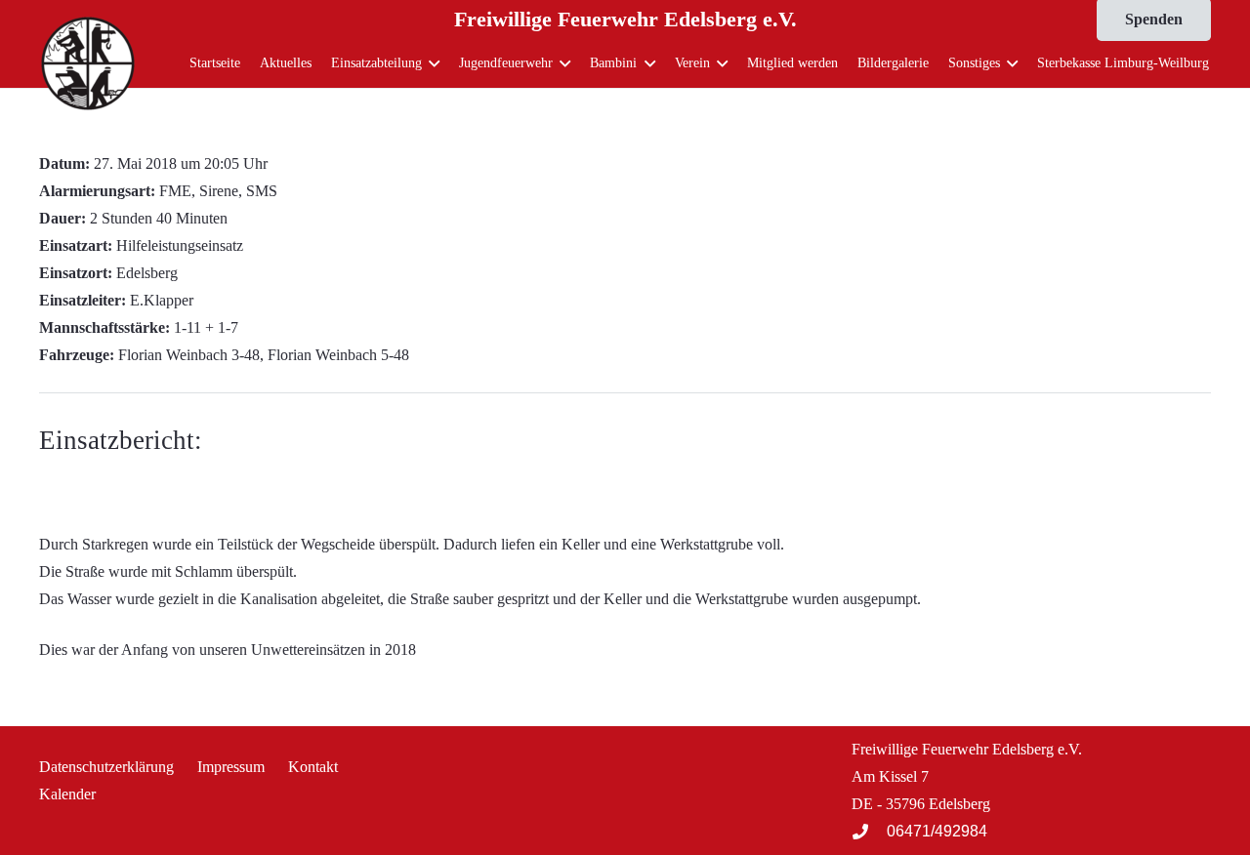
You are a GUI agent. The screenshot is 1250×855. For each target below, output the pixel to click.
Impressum (231, 766)
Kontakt (313, 766)
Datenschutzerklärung (106, 766)
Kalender (67, 794)
